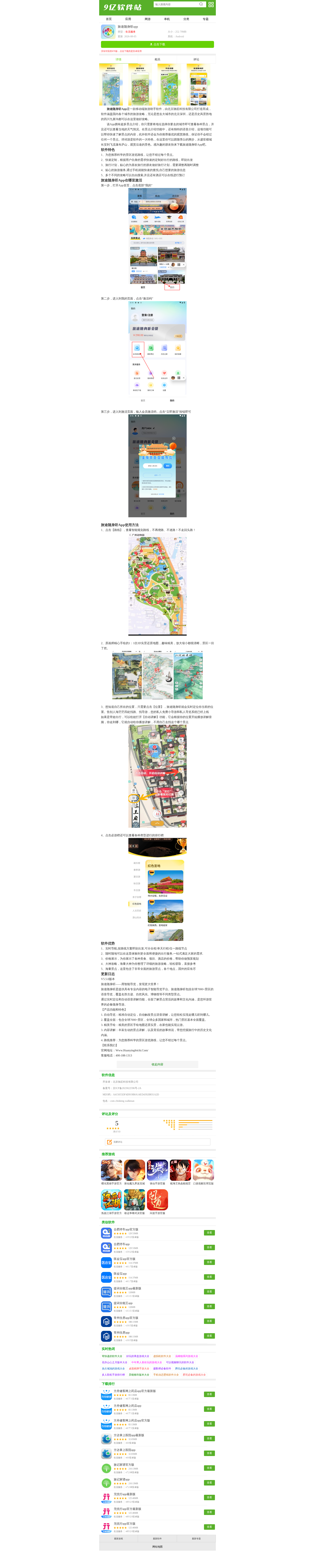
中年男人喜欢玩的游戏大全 (146, 1362)
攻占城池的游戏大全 (113, 1368)
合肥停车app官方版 (126, 1229)
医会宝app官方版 (124, 1258)
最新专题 (196, 1538)
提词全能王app (123, 1303)
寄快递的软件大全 (112, 1356)
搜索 (202, 4)
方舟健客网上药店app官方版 (132, 1420)
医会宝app (120, 1273)
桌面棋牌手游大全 (139, 1368)
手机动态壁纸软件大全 (166, 1374)
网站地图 (157, 1546)
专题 (206, 19)
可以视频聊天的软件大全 (180, 1362)
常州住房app (122, 1332)
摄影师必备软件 (162, 1368)
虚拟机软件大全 (162, 1356)
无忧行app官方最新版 (127, 1508)
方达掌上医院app (124, 1449)
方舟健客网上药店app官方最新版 (135, 1391)
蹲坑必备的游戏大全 (186, 1368)
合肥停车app (122, 1244)
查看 (209, 1232)
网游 (148, 19)
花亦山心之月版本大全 (114, 1362)
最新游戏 (118, 1538)
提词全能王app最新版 (127, 1288)
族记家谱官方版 (124, 1464)
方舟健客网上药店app (127, 1405)
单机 (167, 19)
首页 (109, 19)
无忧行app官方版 (124, 1523)
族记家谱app (122, 1479)
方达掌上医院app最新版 (129, 1435)
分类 (186, 19)
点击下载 (159, 44)
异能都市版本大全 (139, 1374)
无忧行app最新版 (124, 1494)
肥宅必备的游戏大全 (194, 1374)
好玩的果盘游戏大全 (137, 1356)
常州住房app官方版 (126, 1317)
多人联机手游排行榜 (113, 1374)
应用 (128, 19)
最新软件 (157, 1538)
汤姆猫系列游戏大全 (186, 1356)
